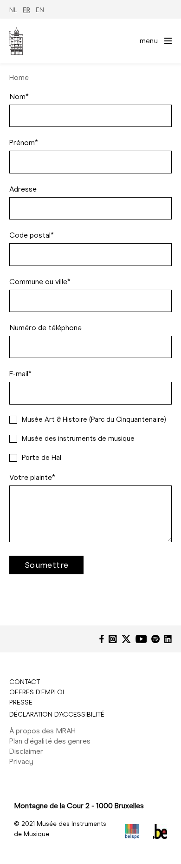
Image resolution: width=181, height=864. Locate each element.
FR (26, 10)
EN (40, 10)
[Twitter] (126, 639)
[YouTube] (141, 639)
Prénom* (23, 142)
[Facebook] (101, 639)
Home (19, 77)
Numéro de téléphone (45, 327)
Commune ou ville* (40, 281)
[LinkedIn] (168, 639)
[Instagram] (113, 639)
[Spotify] (155, 639)
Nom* (19, 96)
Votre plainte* (32, 477)
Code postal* (31, 235)
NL (13, 10)
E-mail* (20, 373)
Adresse (23, 189)
